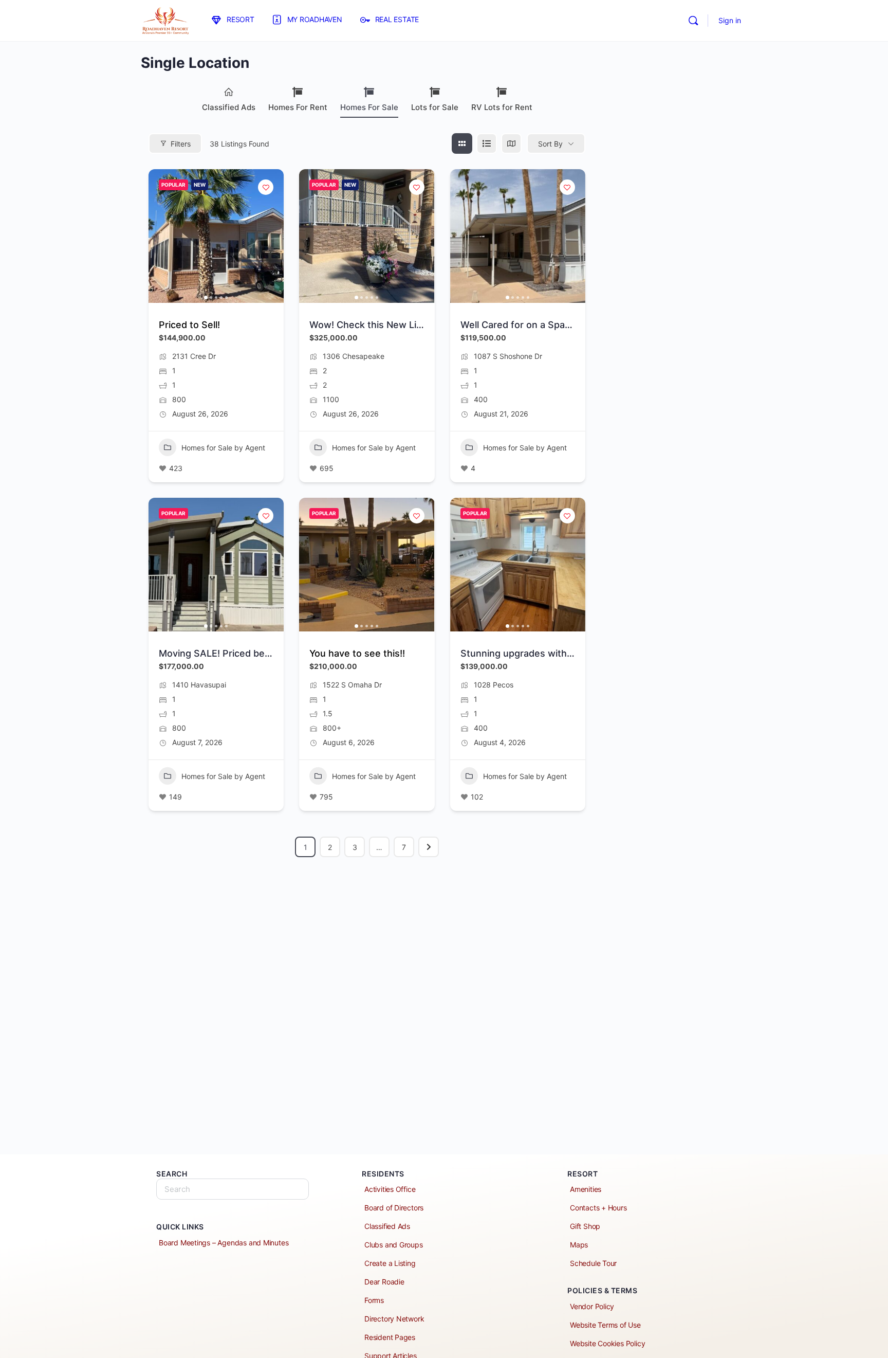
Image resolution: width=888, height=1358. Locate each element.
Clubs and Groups (393, 1244)
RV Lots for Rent (501, 107)
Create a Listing (390, 1263)
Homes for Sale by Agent (223, 447)
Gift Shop (585, 1226)
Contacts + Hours (598, 1207)
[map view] (511, 143)
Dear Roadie (384, 1281)
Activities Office (389, 1189)
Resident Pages (389, 1337)
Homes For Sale (369, 107)
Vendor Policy (592, 1306)
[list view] (486, 143)
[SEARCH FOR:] (232, 1189)
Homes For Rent (297, 107)
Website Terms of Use (605, 1324)
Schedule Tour (593, 1263)
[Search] (693, 20)
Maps (579, 1244)
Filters (181, 143)
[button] (161, 236)
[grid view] (462, 143)
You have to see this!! (357, 653)
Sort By (550, 143)
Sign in (729, 20)
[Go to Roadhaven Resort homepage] (165, 19)
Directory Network (394, 1318)
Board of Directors (393, 1207)
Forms (374, 1300)
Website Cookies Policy (607, 1343)
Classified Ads (228, 107)
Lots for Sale (434, 107)
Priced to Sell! (189, 324)
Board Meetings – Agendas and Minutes (223, 1242)
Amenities (585, 1189)
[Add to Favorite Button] (265, 187)
